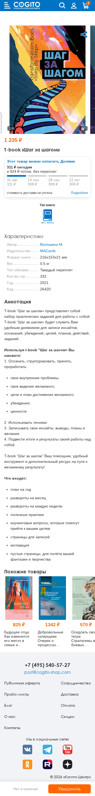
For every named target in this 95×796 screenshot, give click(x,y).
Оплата (68, 705)
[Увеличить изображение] (83, 128)
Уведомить (69, 788)
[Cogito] (27, 5)
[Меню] (7, 5)
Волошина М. (51, 244)
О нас (10, 716)
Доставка (70, 694)
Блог (8, 705)
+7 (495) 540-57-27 (47, 665)
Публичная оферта (22, 683)
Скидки (67, 716)
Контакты (12, 727)
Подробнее (79, 193)
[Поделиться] (84, 34)
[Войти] (74, 5)
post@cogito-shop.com (47, 672)
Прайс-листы (16, 694)
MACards (48, 251)
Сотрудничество (76, 683)
